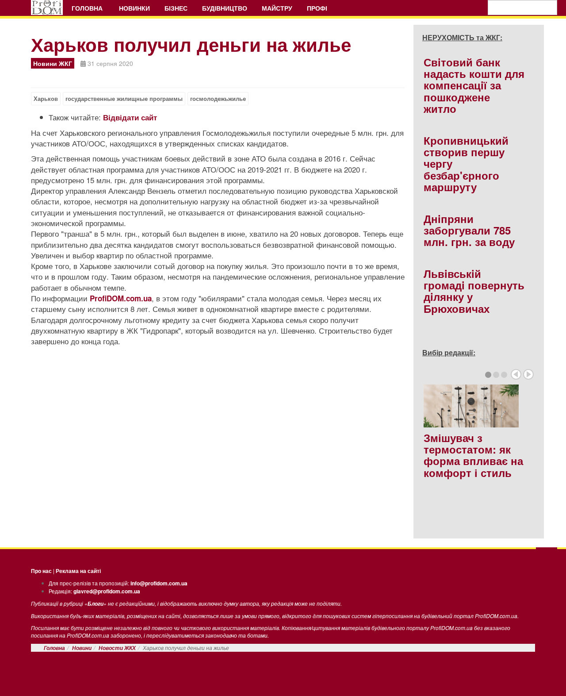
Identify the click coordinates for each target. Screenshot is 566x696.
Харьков (46, 99)
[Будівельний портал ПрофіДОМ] (47, 7)
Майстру (277, 8)
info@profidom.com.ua (158, 583)
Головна (88, 8)
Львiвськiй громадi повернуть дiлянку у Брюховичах (474, 291)
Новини (82, 648)
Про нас (41, 571)
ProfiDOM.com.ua (121, 298)
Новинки (134, 8)
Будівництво (224, 8)
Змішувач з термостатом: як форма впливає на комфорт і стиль (473, 455)
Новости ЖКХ (117, 648)
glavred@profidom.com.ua (106, 591)
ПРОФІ (318, 8)
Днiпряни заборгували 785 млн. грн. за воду (469, 230)
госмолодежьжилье (218, 99)
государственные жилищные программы (124, 99)
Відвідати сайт (130, 117)
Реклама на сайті (78, 571)
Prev (516, 374)
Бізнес (175, 8)
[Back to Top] (546, 556)
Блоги (95, 604)
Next (528, 374)
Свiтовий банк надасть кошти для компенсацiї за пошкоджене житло (474, 85)
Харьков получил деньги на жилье (191, 44)
